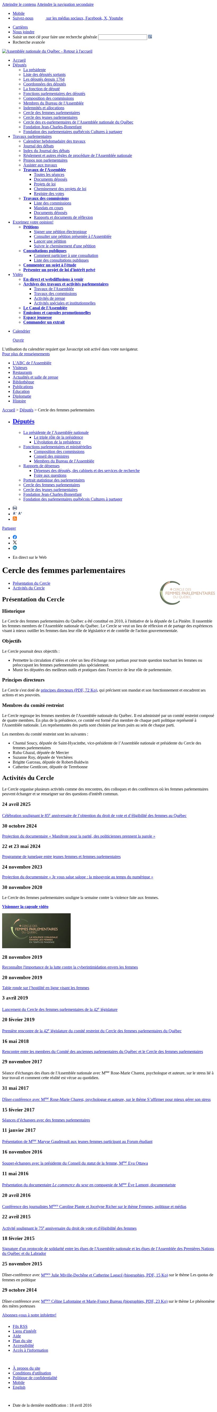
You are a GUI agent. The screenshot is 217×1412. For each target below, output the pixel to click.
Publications (23, 386)
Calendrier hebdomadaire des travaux (54, 141)
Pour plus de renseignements (26, 354)
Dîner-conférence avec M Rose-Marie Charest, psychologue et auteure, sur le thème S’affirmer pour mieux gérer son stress (106, 1099)
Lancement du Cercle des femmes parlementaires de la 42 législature (59, 1009)
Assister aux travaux (40, 165)
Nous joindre (23, 32)
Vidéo (18, 274)
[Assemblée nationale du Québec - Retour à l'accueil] (47, 51)
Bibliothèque (23, 382)
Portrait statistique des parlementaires (54, 480)
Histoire (19, 401)
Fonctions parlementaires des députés (54, 93)
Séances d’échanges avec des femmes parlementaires (46, 1120)
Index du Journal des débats (46, 150)
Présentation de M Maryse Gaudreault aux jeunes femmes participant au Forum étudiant (77, 1141)
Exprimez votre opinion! (33, 222)
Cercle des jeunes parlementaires (50, 117)
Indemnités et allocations (43, 108)
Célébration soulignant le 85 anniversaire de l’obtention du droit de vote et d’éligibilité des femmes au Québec (94, 815)
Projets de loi (45, 184)
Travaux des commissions (46, 198)
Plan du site (22, 1340)
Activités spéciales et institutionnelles (65, 303)
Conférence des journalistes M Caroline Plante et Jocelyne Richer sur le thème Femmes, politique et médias (94, 1206)
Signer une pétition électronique (60, 231)
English (19, 1387)
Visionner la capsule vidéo (25, 906)
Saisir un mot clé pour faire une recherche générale (55, 37)
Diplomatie (22, 396)
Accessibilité (23, 1345)
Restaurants (22, 372)
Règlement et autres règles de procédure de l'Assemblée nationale (77, 155)
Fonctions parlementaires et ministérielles (57, 446)
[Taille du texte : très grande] (20, 514)
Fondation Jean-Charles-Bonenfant (52, 127)
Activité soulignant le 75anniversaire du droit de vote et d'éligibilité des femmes (69, 1228)
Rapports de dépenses (41, 466)
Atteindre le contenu (19, 4)
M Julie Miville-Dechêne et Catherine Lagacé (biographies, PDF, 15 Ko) (104, 1275)
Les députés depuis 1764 (44, 79)
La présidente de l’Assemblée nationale (56, 432)
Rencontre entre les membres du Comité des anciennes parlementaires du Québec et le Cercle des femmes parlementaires (102, 1051)
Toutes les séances (49, 174)
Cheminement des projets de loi (60, 189)
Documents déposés (50, 179)
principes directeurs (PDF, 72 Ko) (69, 690)
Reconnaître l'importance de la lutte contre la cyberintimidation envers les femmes (70, 967)
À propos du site (26, 1368)
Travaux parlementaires (32, 136)
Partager (9, 528)
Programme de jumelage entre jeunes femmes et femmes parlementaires (61, 856)
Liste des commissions (52, 203)
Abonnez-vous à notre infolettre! (29, 1315)
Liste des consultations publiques (61, 260)
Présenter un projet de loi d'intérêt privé (59, 269)
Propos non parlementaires (45, 160)
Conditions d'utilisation (32, 1373)
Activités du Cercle (29, 588)
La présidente (34, 69)
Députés (19, 65)
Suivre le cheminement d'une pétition (65, 246)
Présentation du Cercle (31, 583)
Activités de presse (49, 298)
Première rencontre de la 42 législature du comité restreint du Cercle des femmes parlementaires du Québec (92, 1031)
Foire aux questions (50, 475)
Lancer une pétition (50, 241)
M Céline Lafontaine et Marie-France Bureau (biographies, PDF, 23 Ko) (104, 1301)
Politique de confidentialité (35, 1377)
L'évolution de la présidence (57, 442)
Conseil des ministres (51, 456)
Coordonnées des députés (44, 84)
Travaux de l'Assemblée (44, 169)
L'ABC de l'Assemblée (32, 363)
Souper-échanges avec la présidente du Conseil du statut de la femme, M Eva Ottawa (75, 1163)
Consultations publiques (44, 250)
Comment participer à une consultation (66, 255)
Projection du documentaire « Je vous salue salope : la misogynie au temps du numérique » (77, 877)
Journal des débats (38, 146)
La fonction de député (41, 89)
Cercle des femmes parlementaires (51, 112)
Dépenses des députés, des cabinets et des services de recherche (87, 470)
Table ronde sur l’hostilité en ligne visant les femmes (45, 988)
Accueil (19, 60)
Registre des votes (49, 193)
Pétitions (31, 227)
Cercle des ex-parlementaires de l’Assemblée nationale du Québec (78, 122)
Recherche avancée (29, 42)
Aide (17, 1336)
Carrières (20, 27)
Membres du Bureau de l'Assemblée (53, 103)
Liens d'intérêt (24, 1331)
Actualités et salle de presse (35, 377)
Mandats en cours (48, 208)
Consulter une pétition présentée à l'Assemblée (72, 236)
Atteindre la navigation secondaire (65, 4)
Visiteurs (20, 367)
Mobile (19, 1382)
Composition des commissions (48, 98)
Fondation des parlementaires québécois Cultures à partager (72, 131)
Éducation (21, 391)
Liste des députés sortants (44, 74)
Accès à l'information (30, 1350)
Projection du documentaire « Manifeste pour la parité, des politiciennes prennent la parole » (78, 836)
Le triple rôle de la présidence (58, 437)
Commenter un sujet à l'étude (49, 265)
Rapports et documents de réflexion (63, 217)
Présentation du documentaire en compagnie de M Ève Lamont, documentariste (89, 1185)
